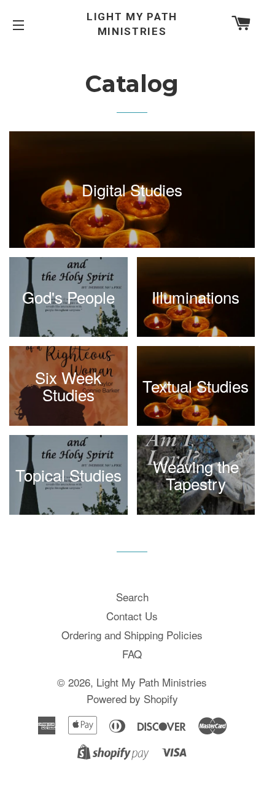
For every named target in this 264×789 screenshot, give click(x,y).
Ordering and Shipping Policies (132, 634)
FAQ (132, 653)
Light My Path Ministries (132, 23)
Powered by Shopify (132, 698)
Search (132, 596)
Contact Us (132, 615)
